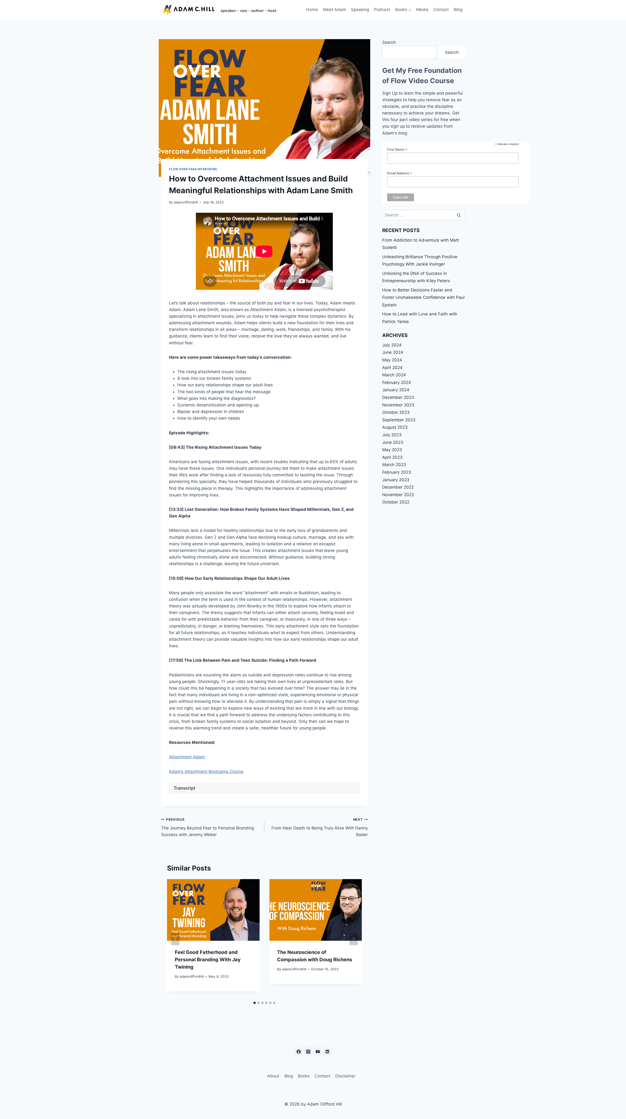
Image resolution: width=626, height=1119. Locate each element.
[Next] (353, 939)
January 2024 (395, 389)
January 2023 (395, 479)
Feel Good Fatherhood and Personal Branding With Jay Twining (208, 959)
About (273, 1076)
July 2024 (392, 345)
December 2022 (398, 487)
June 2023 (392, 442)
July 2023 (392, 434)
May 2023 (392, 449)
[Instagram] (308, 1051)
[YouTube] (318, 1051)
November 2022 (398, 494)
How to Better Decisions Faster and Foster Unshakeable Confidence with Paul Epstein (423, 297)
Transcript (184, 788)
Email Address (399, 173)
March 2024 (394, 374)
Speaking (360, 9)
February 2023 (396, 472)
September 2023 (398, 419)
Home (312, 9)
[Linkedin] (327, 1051)
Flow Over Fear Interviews (193, 169)
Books (304, 1076)
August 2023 (395, 427)
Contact (441, 9)
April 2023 (392, 457)
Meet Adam (334, 9)
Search (389, 42)
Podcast (382, 9)
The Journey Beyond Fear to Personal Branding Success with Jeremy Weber (207, 827)
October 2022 (395, 502)
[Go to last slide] (175, 939)
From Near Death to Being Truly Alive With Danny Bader (319, 827)
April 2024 (392, 367)
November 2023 (398, 405)
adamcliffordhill (186, 202)
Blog (458, 9)
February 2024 (396, 382)
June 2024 (392, 352)
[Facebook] (298, 1051)
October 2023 (396, 412)
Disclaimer (345, 1076)
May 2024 (392, 360)
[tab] (254, 1003)
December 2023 (398, 397)
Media (422, 9)
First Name (397, 149)
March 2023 (394, 464)
